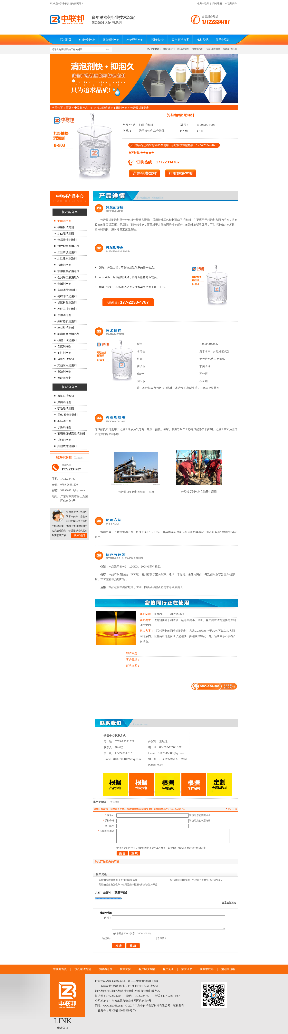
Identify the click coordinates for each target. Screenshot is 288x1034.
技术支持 (125, 969)
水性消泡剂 (197, 49)
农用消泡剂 (64, 315)
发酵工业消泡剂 (67, 308)
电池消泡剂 (64, 371)
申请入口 (62, 1028)
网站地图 (217, 3)
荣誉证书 (186, 969)
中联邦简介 (231, 3)
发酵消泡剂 (105, 969)
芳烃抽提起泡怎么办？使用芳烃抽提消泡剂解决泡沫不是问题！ (130, 884)
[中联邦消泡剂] (67, 23)
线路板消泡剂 (111, 39)
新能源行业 (64, 377)
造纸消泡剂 (64, 283)
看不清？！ (163, 938)
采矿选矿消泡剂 (67, 321)
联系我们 (79, 535)
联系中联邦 (223, 39)
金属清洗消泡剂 (67, 239)
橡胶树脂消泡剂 (67, 302)
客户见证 (168, 969)
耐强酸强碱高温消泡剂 (71, 433)
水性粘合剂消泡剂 (68, 246)
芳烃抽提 (115, 802)
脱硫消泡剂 (183, 49)
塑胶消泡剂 (64, 346)
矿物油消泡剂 (65, 408)
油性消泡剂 (64, 352)
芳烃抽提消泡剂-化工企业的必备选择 (118, 880)
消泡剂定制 (157, 39)
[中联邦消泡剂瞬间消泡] (144, 78)
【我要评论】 (120, 892)
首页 (68, 107)
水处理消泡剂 (135, 39)
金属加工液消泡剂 (68, 277)
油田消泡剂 (120, 107)
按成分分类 (70, 387)
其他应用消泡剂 (67, 365)
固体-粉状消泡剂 (67, 414)
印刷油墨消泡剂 (67, 290)
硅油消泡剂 (64, 439)
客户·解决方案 (180, 39)
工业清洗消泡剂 (67, 252)
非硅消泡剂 (64, 421)
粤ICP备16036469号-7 (122, 1010)
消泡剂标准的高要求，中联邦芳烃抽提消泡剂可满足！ (197, 880)
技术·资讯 (202, 39)
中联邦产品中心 (83, 107)
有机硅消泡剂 (87, 39)
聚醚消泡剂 (169, 49)
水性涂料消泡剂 (67, 258)
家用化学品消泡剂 (68, 271)
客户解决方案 (147, 969)
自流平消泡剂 (65, 359)
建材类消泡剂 (65, 327)
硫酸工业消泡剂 (67, 340)
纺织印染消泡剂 (67, 296)
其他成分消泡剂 (67, 446)
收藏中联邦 (203, 3)
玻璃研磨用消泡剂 (68, 334)
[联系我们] (58, 515)
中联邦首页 (64, 39)
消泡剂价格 (228, 969)
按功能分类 (103, 107)
